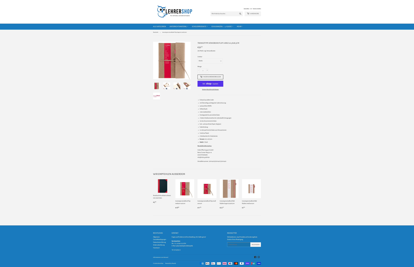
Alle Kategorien (159, 26)
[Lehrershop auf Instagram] (259, 257)
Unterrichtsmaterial (178, 26)
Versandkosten (211, 51)
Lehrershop (160, 263)
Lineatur (200, 56)
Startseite (155, 32)
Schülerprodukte (199, 26)
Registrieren (256, 244)
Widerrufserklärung (159, 245)
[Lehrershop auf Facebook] (255, 257)
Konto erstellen (257, 8)
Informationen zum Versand (160, 257)
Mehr (239, 26)
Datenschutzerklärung (159, 242)
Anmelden (246, 8)
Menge (200, 66)
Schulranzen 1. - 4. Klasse (221, 26)
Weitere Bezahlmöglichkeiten (210, 89)
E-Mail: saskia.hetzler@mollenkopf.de (182, 246)
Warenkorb (254, 13)
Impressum (156, 248)
